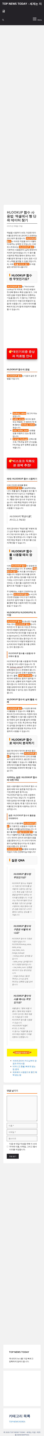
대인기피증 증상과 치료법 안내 (23, 354)
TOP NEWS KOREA (17, 1421)
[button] (3, 20)
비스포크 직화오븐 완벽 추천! (24, 463)
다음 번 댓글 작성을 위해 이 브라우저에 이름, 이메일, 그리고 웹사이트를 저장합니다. (23, 1146)
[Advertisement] (22, 115)
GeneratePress (23, 1435)
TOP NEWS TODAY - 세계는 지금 (22, 7)
